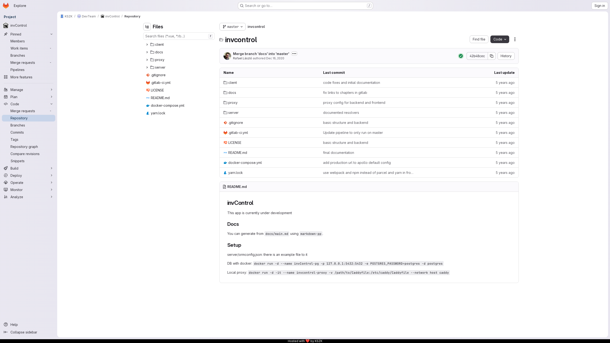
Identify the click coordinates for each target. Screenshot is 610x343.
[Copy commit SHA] (492, 56)
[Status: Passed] (461, 56)
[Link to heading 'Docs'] (241, 224)
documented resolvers (341, 113)
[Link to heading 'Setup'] (243, 245)
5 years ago (505, 83)
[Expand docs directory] (147, 52)
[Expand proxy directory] (147, 60)
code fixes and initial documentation (351, 83)
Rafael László (242, 58)
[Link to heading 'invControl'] (256, 202)
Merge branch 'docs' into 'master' (261, 54)
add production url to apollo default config (357, 163)
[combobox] (179, 36)
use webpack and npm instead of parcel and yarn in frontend (369, 173)
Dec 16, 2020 (275, 58)
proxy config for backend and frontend (354, 103)
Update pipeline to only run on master (353, 133)
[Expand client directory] (147, 44)
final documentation (338, 153)
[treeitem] (179, 44)
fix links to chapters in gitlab (345, 93)
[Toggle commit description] (294, 53)
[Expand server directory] (147, 67)
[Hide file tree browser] (147, 26)
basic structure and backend (345, 123)
